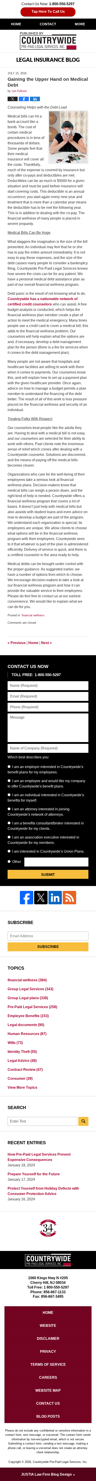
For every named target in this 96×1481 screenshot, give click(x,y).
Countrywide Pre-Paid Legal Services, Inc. (60, 1462)
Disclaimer (48, 1338)
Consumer (20, 1078)
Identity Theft (22, 1052)
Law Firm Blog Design (46, 1474)
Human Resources (27, 1034)
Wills (15, 1043)
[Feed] (69, 897)
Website (48, 1325)
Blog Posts (48, 1416)
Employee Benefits (28, 1016)
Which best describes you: (28, 757)
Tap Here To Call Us (48, 11)
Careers (48, 1377)
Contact (48, 24)
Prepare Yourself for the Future (34, 1174)
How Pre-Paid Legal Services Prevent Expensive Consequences (39, 1157)
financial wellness (33, 615)
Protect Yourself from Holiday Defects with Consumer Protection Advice (43, 1191)
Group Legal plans (28, 998)
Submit (48, 875)
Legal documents (26, 1025)
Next (46, 643)
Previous (17, 643)
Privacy (48, 1351)
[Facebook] (26, 897)
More (80, 24)
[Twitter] (41, 897)
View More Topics (22, 1087)
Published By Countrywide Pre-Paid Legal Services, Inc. (48, 41)
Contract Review (25, 1069)
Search (83, 1121)
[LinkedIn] (55, 897)
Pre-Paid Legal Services (32, 1007)
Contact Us (48, 1403)
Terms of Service (48, 1364)
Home (16, 24)
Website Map (48, 1390)
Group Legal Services (30, 989)
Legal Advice (22, 1061)
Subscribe (48, 947)
